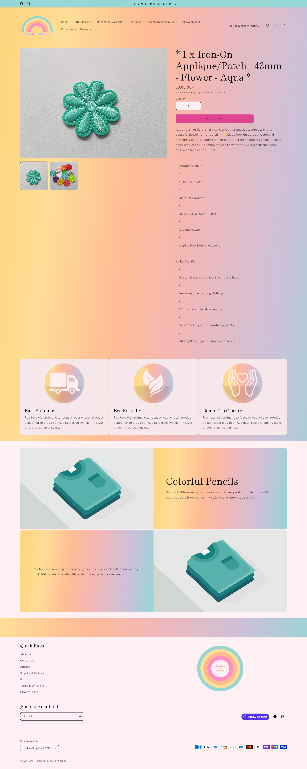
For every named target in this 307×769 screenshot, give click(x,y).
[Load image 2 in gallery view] (64, 176)
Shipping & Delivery (32, 673)
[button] (83, 22)
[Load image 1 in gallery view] (34, 176)
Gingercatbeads (37, 761)
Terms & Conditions (32, 685)
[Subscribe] (80, 716)
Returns (25, 679)
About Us (26, 654)
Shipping (196, 92)
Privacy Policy (29, 691)
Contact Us (27, 660)
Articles (25, 666)
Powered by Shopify (56, 761)
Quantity (180, 98)
